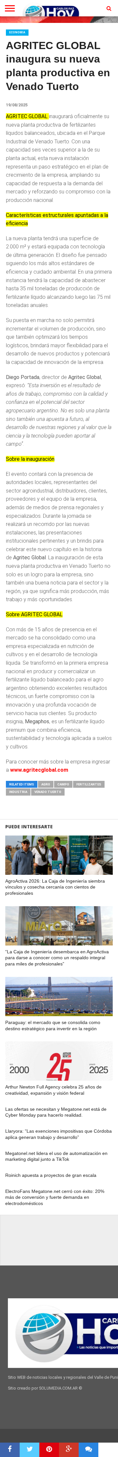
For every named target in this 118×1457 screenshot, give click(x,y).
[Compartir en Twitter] (29, 1450)
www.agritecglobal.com (39, 770)
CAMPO (63, 784)
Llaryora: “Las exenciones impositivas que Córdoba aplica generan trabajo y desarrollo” (58, 1134)
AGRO (45, 784)
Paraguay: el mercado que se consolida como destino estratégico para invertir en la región (52, 1025)
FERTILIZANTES (88, 784)
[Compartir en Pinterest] (49, 1450)
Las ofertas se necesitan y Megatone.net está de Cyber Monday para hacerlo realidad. (56, 1112)
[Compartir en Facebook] (10, 1450)
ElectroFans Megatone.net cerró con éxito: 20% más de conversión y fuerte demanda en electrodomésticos (54, 1197)
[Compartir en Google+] (69, 1450)
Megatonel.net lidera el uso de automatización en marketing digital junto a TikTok (56, 1156)
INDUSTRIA (18, 792)
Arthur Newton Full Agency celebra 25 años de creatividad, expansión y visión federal (53, 1090)
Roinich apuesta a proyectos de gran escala (50, 1175)
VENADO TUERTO (47, 792)
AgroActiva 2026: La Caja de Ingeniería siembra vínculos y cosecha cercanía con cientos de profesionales (55, 887)
